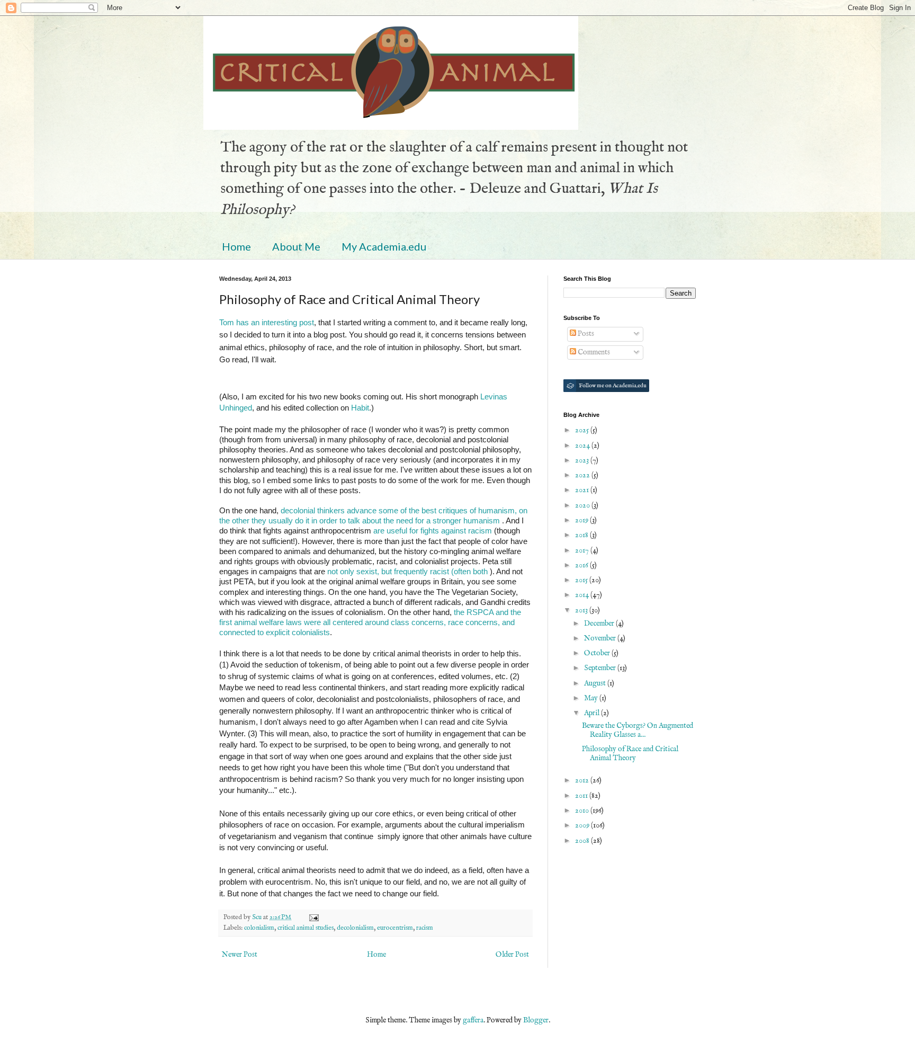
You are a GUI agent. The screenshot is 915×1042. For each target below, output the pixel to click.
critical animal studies (305, 928)
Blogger (536, 1020)
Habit (360, 407)
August (595, 683)
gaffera (473, 1020)
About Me (296, 246)
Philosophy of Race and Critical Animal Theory (630, 753)
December (600, 623)
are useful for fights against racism (432, 530)
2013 (582, 610)
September (600, 668)
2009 (583, 825)
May (591, 698)
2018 (582, 535)
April (592, 713)
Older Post (512, 954)
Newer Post (239, 954)
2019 (582, 520)
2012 (582, 780)
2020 (583, 505)
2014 (582, 595)
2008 (583, 840)
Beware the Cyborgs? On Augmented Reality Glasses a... (637, 730)
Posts (585, 334)
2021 (582, 490)
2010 (582, 810)
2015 (582, 580)
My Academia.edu (384, 246)
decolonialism (355, 928)
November (600, 638)
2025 (582, 430)
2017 (582, 550)
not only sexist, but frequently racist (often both (407, 571)
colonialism (259, 928)
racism (424, 928)
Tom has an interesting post (266, 322)
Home (236, 246)
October (598, 653)
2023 (582, 460)
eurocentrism (395, 928)
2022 (583, 475)
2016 (582, 565)
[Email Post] (313, 917)
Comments (593, 352)
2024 (583, 445)
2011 (582, 795)
